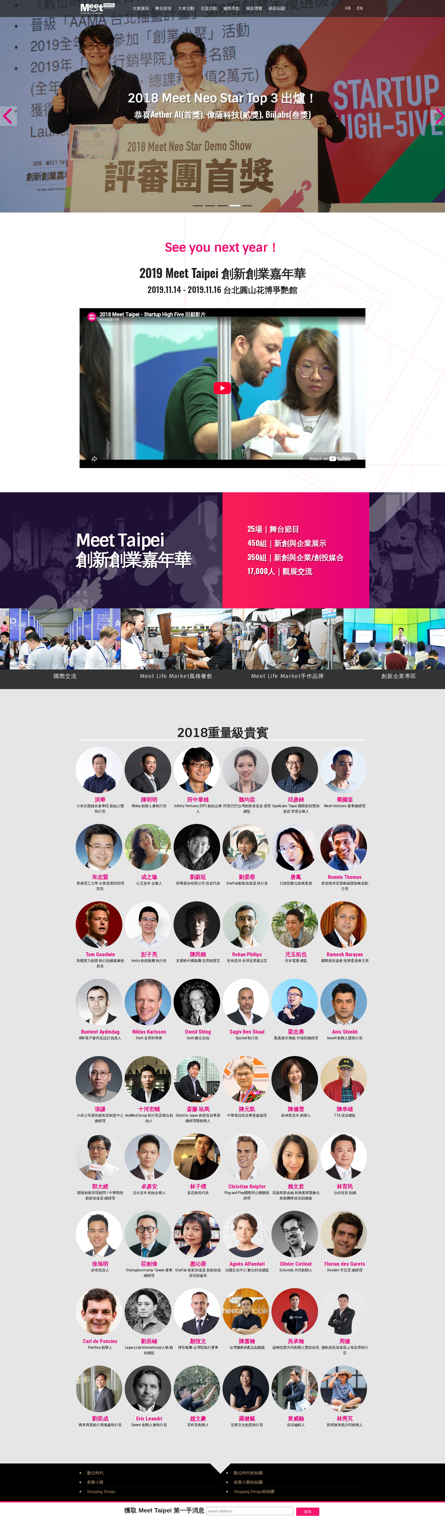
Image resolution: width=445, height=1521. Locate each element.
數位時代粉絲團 (248, 1473)
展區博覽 (254, 8)
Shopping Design (101, 1491)
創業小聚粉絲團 (248, 1482)
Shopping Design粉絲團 (254, 1491)
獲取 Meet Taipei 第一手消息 (164, 1510)
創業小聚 (95, 1482)
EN (360, 8)
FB (348, 8)
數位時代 (95, 1473)
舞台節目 (163, 8)
